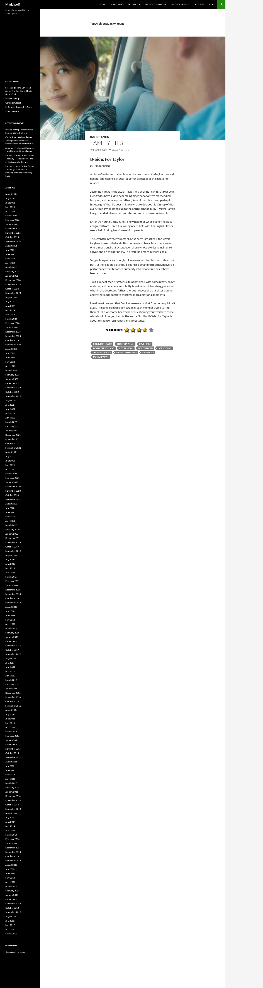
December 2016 (13, 693)
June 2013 (10, 873)
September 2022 (13, 396)
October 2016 (12, 701)
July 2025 (9, 250)
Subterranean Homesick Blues (19, 143)
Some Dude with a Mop (16, 132)
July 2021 (9, 456)
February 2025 (12, 271)
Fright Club (134, 4)
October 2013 (12, 856)
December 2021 (13, 435)
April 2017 (10, 675)
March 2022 (11, 422)
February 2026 (12, 220)
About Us (199, 4)
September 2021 (13, 447)
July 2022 (9, 404)
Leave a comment (122, 150)
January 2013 (11, 895)
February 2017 (12, 684)
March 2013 (11, 886)
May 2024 (10, 310)
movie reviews (101, 357)
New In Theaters (99, 136)
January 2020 (11, 533)
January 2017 (11, 688)
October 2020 (12, 495)
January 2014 (11, 843)
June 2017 (10, 667)
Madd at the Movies (126, 352)
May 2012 (10, 925)
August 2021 (11, 452)
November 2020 (13, 490)
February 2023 (12, 374)
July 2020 (9, 508)
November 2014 (13, 800)
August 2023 (11, 349)
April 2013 (10, 882)
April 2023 (10, 366)
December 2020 (13, 486)
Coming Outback (13, 102)
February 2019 (12, 581)
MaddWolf (148, 352)
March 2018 (11, 628)
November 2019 (13, 542)
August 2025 (11, 245)
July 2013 (9, 869)
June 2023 (10, 357)
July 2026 (9, 198)
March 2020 (11, 525)
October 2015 (12, 753)
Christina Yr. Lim (125, 344)
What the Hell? (12, 111)
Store (212, 4)
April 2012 (10, 929)
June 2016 (10, 718)
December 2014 (13, 796)
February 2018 (12, 632)
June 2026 (10, 202)
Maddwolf (12, 4)
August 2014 (11, 813)
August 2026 (11, 194)
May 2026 (10, 207)
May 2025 (10, 258)
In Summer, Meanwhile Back (18, 107)
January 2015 (11, 791)
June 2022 (10, 409)
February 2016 (12, 736)
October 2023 (12, 340)
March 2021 (11, 473)
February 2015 (12, 787)
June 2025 (10, 254)
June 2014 (10, 821)
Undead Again (26, 151)
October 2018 (12, 598)
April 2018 (10, 624)
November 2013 (13, 852)
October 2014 (12, 804)
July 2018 (9, 611)
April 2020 (10, 521)
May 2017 (10, 671)
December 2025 (13, 228)
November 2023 (13, 336)
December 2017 (13, 641)
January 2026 (11, 224)
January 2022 (11, 430)
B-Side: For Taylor (102, 344)
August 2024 (11, 297)
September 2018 (13, 602)
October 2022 (12, 392)
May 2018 (10, 619)
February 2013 (12, 890)
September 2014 (13, 809)
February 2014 (12, 839)
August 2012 (11, 916)
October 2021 (12, 443)
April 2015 (10, 779)
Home (102, 4)
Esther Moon (126, 348)
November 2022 (13, 387)
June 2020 (10, 512)
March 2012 (11, 933)
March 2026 (11, 215)
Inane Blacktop (12, 98)
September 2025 (13, 241)
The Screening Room (155, 4)
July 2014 (9, 817)
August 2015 (11, 761)
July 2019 (9, 559)
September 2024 (13, 293)
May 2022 (10, 413)
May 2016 (10, 723)
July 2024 (9, 301)
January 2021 (11, 482)
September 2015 (13, 757)
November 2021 (13, 439)
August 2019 (11, 555)
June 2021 (10, 460)
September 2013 (13, 860)
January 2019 (11, 585)
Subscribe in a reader (15, 952)
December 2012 (13, 899)
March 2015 (11, 783)
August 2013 (11, 864)
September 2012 (13, 912)
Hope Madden (145, 348)
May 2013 (10, 877)
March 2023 (11, 370)
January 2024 (11, 327)
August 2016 (11, 710)
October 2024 (12, 288)
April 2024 (10, 314)
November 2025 (13, 232)
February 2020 (12, 529)
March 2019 (11, 576)
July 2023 (9, 353)
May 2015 (10, 774)
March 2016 (11, 731)
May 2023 (10, 361)
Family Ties (106, 143)
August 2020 (11, 503)
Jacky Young (164, 348)
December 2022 (13, 383)
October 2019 (12, 546)
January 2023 (11, 379)
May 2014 (10, 826)
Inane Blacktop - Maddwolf (18, 129)
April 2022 (10, 417)
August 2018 (11, 607)
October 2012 (12, 907)
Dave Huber (145, 344)
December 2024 (13, 280)
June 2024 (10, 306)
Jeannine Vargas (102, 352)
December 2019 (13, 538)
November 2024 (13, 284)
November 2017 (13, 645)
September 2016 (13, 705)
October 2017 (12, 650)
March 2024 (11, 318)
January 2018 (11, 637)
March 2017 (11, 680)
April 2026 (10, 211)
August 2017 (11, 658)
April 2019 (10, 572)
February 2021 (12, 478)
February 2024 (12, 323)
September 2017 (13, 654)
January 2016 (11, 740)
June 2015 (10, 770)
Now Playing (116, 4)
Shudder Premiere (180, 4)
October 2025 (12, 237)
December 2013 (13, 847)
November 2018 (13, 594)
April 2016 (10, 727)
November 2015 (13, 748)
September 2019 (13, 551)
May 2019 (10, 568)
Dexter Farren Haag (103, 348)
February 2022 (12, 426)
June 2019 (10, 564)
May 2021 (10, 465)
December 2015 (13, 744)
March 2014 (11, 834)
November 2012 (13, 903)
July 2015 (9, 766)
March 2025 (11, 267)
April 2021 (10, 469)
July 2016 (9, 714)
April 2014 (10, 830)
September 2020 (13, 499)
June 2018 (10, 615)
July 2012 (9, 920)
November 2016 (13, 697)
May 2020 (10, 516)
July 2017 (9, 662)
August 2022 (11, 400)
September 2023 (13, 344)
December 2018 (13, 589)
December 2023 (13, 331)
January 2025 (11, 275)
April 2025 (10, 263)
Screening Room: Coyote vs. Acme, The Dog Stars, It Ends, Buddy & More (18, 90)
